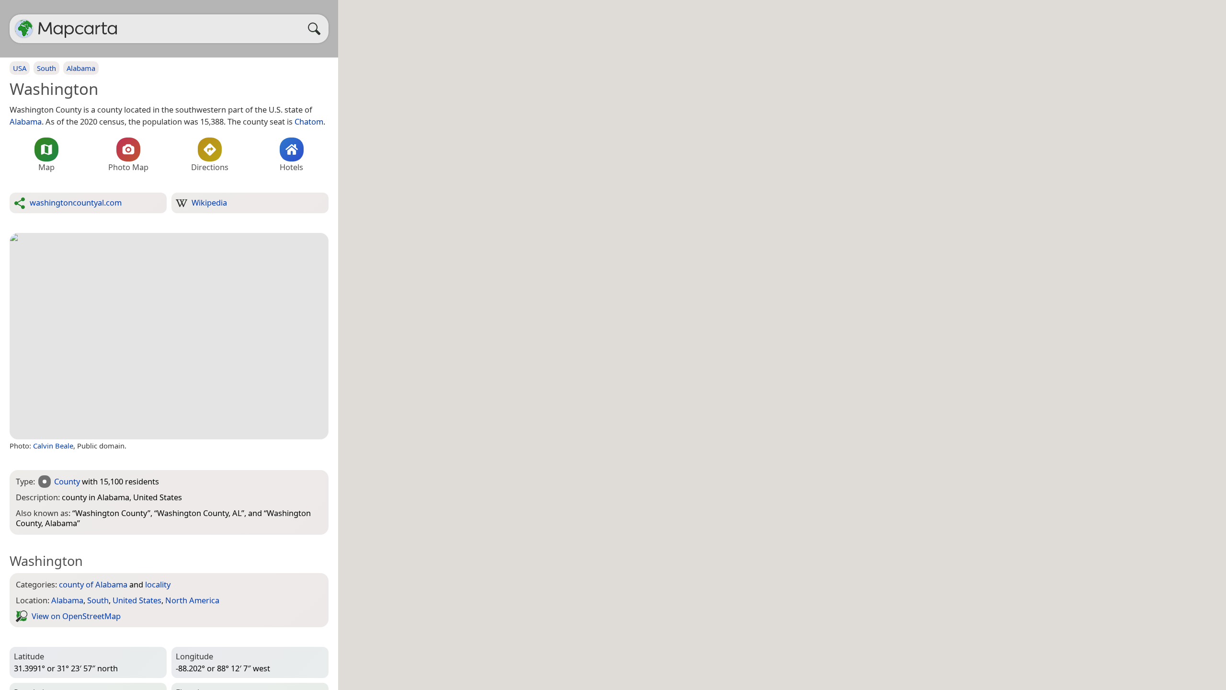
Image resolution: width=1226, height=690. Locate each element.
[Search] (317, 28)
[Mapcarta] (24, 28)
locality (157, 584)
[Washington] (169, 336)
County (67, 481)
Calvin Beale (53, 445)
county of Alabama (93, 584)
